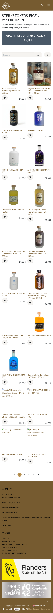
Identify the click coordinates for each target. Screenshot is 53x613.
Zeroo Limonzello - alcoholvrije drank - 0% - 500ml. (12, 90)
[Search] (38, 54)
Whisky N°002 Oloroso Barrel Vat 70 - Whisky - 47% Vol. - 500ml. (37, 295)
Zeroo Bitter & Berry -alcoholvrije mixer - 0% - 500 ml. (37, 253)
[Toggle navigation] (48, 5)
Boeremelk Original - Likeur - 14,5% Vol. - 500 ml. (13, 336)
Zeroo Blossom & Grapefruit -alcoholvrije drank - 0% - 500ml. (14, 253)
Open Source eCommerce (39, 609)
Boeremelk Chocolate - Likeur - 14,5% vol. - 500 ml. (13, 415)
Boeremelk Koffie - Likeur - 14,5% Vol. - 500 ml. (38, 376)
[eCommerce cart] (42, 5)
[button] (5, 97)
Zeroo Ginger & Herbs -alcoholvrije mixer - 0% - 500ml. (37, 211)
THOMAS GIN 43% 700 (12, 454)
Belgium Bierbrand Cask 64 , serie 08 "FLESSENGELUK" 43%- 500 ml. (39, 90)
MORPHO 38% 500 (35, 130)
